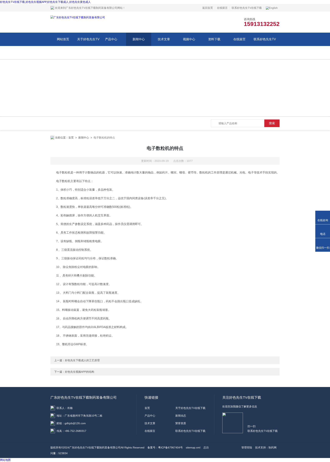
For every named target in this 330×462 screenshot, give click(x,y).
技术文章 (164, 39)
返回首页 (207, 7)
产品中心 (111, 39)
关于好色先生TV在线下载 (88, 46)
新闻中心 (139, 39)
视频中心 (189, 39)
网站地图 (5, 459)
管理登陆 (246, 447)
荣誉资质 (180, 423)
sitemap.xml (193, 447)
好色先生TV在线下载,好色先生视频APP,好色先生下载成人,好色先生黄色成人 (45, 1)
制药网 (273, 447)
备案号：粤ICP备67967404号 (165, 447)
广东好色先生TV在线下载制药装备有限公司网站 (94, 7)
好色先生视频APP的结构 (79, 371)
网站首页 (63, 39)
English (273, 7)
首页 (71, 137)
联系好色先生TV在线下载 (247, 7)
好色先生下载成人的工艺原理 (82, 360)
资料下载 (214, 39)
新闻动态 (180, 415)
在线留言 (222, 7)
